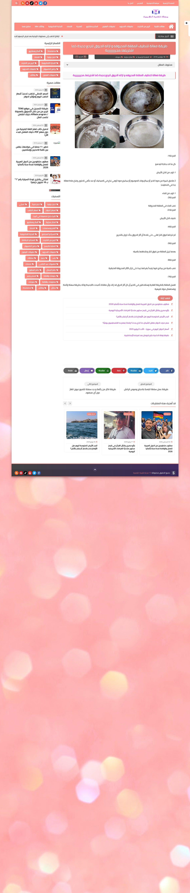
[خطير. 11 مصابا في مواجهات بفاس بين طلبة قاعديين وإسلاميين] (55, 146)
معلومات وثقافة (49, 282)
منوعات (118, 57)
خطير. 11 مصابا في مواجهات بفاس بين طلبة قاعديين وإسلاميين (32, 148)
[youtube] (36, 3)
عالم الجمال (51, 270)
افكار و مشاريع (92, 26)
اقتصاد (69, 26)
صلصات (28, 264)
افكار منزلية (128, 57)
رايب (54, 258)
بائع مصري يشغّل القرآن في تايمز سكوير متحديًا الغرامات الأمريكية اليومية (139, 310)
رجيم (43, 258)
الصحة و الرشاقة (28, 240)
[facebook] (45, 3)
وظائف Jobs (39, 26)
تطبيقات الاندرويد (126, 26)
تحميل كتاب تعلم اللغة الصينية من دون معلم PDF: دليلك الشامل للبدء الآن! (32, 132)
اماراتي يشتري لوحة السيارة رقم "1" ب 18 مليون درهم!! (31, 180)
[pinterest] (27, 3)
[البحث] (16, 3)
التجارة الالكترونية (55, 26)
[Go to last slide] (70, 403)
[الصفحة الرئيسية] (171, 26)
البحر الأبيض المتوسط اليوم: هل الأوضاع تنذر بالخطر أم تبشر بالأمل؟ (142, 316)
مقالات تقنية (159, 26)
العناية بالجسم (50, 246)
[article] (92, 388)
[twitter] (41, 3)
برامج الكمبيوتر (49, 69)
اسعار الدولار (51, 210)
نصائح (53, 288)
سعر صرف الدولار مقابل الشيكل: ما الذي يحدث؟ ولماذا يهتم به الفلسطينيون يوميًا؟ (136, 323)
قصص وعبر (31, 276)
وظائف (32, 75)
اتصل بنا (130, 3)
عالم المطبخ (34, 270)
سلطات (31, 258)
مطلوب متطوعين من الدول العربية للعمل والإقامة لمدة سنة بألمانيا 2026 (139, 304)
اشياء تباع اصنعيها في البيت (44, 216)
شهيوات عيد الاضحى (47, 264)
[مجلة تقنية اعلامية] (155, 14)
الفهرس (140, 3)
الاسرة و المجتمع (49, 234)
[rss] (23, 3)
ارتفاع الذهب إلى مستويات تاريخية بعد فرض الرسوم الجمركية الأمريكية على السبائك (60, 36)
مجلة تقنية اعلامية (141, 472)
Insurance (52, 51)
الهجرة (79, 26)
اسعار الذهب (33, 210)
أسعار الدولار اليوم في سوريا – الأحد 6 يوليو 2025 (149, 329)
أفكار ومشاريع (34, 51)
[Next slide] (65, 403)
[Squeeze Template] (174, 473)
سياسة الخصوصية (153, 3)
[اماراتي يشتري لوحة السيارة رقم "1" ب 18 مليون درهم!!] (55, 179)
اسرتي (21, 204)
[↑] (95, 469)
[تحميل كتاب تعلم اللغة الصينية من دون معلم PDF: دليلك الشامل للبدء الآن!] (55, 129)
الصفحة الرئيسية (168, 3)
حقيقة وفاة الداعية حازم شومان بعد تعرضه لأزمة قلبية (146, 335)
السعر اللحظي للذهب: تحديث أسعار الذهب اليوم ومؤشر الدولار (32, 95)
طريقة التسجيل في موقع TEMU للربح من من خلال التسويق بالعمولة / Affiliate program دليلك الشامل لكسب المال (31, 112)
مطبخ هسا (26, 26)
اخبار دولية (51, 57)
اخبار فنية (36, 204)
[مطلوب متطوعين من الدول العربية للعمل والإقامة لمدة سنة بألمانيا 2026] (55, 161)
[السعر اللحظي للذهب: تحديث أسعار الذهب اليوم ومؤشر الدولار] (55, 93)
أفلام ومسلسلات (49, 228)
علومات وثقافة (50, 276)
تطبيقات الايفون (108, 26)
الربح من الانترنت (143, 26)
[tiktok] (32, 3)
